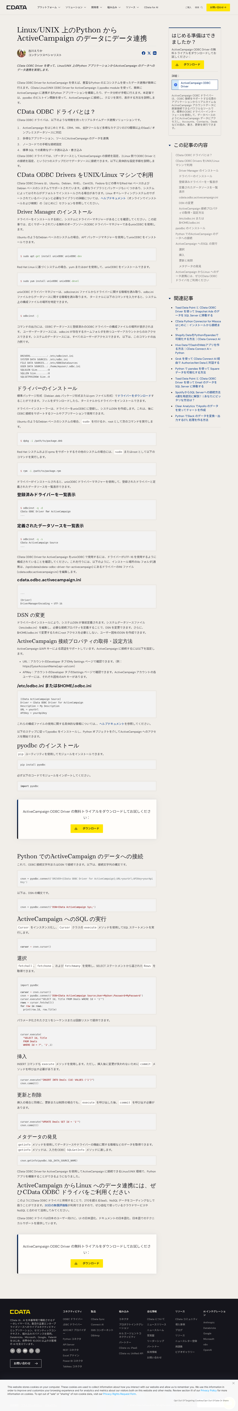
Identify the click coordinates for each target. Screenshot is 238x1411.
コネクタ (124, 1319)
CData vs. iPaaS (128, 1347)
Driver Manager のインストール (199, 170)
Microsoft (208, 1339)
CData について (156, 1319)
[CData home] (19, 7)
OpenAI (207, 1349)
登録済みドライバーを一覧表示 (198, 182)
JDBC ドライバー (72, 1324)
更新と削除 (186, 260)
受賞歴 (150, 1335)
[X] (18, 1350)
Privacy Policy (209, 1390)
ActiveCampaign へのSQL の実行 (196, 244)
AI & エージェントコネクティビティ (130, 1335)
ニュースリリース (156, 1324)
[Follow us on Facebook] (143, 53)
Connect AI (97, 1324)
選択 (182, 249)
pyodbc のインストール (190, 228)
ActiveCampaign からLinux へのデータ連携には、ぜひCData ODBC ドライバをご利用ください (197, 276)
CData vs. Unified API (131, 1353)
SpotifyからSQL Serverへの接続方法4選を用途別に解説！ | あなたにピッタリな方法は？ (198, 396)
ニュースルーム (155, 1330)
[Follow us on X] (149, 53)
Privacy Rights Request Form (119, 1393)
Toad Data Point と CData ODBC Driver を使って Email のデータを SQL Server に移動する (196, 382)
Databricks (209, 1328)
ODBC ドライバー (73, 1319)
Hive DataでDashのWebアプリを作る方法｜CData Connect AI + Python (197, 349)
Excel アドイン (71, 1355)
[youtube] (25, 1350)
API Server (68, 1344)
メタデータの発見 (190, 266)
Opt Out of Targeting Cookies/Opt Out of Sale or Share (201, 1400)
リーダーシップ (155, 1341)
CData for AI (151, 7)
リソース (180, 1335)
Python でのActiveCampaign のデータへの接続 (197, 236)
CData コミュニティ (186, 1319)
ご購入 (188, 7)
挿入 (182, 255)
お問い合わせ (217, 7)
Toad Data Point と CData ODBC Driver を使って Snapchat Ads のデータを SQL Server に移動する (197, 311)
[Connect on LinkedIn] (154, 53)
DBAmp (95, 1335)
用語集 (179, 1346)
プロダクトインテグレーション (131, 1326)
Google (207, 1333)
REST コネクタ (71, 1349)
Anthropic (209, 1322)
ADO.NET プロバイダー (74, 1332)
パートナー (125, 1342)
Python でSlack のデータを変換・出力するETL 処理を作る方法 (197, 418)
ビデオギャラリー (185, 1352)
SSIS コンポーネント (102, 1330)
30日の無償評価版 (56, 1205)
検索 (197, 7)
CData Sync (98, 1319)
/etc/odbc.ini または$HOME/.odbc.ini (191, 220)
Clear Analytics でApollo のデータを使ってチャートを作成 (196, 408)
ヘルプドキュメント (113, 198)
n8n (205, 1344)
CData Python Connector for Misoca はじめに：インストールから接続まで (198, 325)
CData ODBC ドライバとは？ (194, 155)
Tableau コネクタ (72, 1366)
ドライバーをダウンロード (134, 396)
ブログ (179, 1330)
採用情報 (152, 1352)
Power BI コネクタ (73, 1360)
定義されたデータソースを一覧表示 (198, 190)
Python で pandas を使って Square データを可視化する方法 (197, 370)
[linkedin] (12, 1350)
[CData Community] (37, 1350)
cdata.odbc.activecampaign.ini (198, 197)
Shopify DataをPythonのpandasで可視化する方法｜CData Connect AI (197, 337)
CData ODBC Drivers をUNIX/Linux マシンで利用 (197, 163)
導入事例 (180, 1324)
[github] (31, 1350)
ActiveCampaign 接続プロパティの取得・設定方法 (198, 211)
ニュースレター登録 (186, 1341)
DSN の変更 (186, 203)
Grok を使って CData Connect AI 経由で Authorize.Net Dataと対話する (197, 360)
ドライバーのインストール (195, 176)
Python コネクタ (72, 1339)
